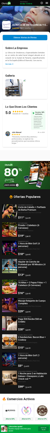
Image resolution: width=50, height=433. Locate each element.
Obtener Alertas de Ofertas (25, 37)
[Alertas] (41, 3)
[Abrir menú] (46, 3)
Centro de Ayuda (43, 428)
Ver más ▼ (9, 64)
